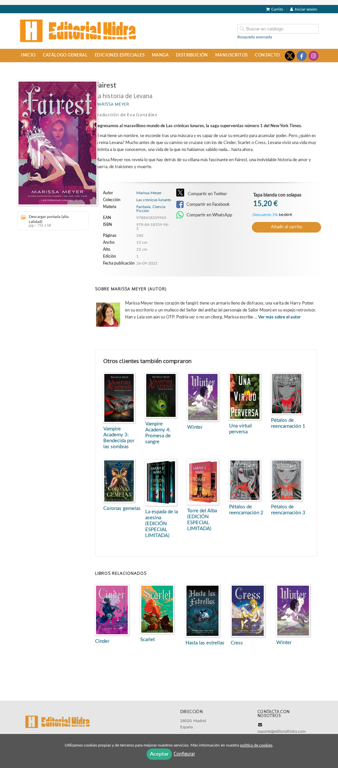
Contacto (267, 55)
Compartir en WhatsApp (209, 215)
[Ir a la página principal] (78, 30)
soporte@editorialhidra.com (281, 731)
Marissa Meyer (112, 104)
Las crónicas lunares (153, 200)
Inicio (28, 55)
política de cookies (256, 745)
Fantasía (143, 207)
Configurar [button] (184, 754)
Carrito (277, 9)
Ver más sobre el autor (279, 317)
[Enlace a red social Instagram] (314, 56)
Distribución (192, 55)
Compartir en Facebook (208, 204)
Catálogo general (65, 55)
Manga (160, 55)
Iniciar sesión (306, 9)
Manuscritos (231, 55)
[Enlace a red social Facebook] (302, 56)
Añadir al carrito (286, 227)
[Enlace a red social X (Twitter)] (290, 56)
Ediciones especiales (120, 55)
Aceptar (159, 754)
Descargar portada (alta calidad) (49, 221)
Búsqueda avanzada (254, 37)
